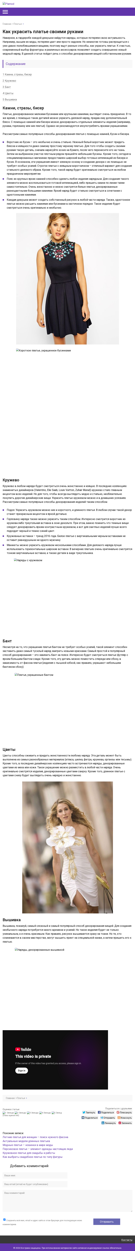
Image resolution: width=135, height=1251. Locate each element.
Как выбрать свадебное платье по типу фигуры (33, 1156)
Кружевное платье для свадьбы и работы (29, 1153)
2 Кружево (9, 80)
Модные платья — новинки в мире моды (28, 1145)
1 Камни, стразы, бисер (17, 74)
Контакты (127, 1240)
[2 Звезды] (21, 1112)
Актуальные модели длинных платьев (26, 1141)
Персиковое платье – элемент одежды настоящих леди (38, 1149)
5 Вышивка (10, 99)
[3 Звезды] (33, 1112)
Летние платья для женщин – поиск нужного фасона (35, 1137)
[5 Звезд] (57, 1112)
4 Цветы (8, 93)
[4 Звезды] (45, 1112)
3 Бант (7, 87)
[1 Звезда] (9, 1112)
